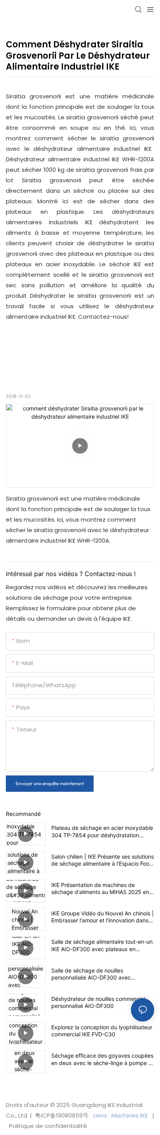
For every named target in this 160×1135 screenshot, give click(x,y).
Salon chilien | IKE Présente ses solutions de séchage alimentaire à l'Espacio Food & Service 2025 (102, 860)
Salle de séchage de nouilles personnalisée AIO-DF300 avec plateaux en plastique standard (91, 974)
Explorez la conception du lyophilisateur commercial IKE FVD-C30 (101, 1030)
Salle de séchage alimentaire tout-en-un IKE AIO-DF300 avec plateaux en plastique (102, 945)
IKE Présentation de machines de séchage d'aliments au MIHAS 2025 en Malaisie (100, 889)
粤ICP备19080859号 (61, 1115)
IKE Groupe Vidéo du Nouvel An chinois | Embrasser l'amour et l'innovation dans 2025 (102, 917)
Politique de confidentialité (47, 1126)
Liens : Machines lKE (121, 1115)
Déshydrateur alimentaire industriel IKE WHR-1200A (80, 159)
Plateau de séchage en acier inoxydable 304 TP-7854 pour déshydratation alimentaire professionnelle (102, 831)
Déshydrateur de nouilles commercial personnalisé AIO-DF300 (98, 1002)
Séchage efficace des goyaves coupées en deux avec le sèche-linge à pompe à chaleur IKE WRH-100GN (102, 1059)
